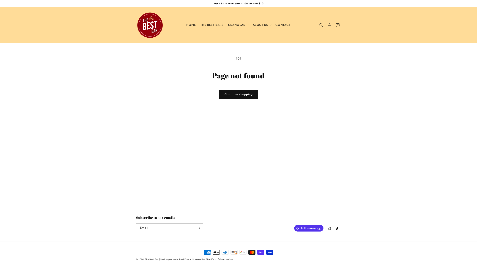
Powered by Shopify (203, 259)
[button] (238, 25)
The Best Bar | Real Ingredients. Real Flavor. (168, 259)
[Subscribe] (199, 228)
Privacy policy (225, 259)
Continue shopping (239, 94)
